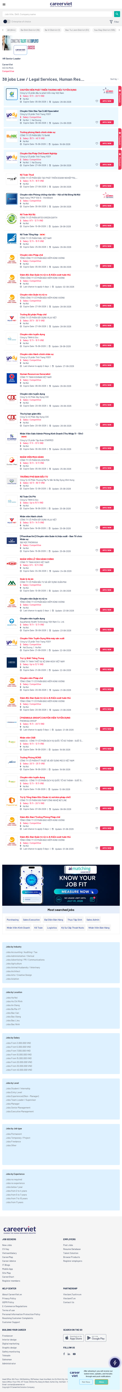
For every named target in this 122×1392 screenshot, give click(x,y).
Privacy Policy (9, 1298)
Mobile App (7, 1269)
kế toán (38, 927)
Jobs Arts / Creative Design (19, 975)
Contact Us (68, 1302)
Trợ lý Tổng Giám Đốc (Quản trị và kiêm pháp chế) (45, 797)
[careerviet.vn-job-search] (73, 1338)
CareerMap (7, 1257)
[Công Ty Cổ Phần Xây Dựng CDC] (12, 398)
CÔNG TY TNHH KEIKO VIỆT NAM (34, 562)
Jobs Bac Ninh (13, 1024)
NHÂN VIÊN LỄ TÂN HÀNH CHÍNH (37, 559)
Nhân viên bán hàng (99, 927)
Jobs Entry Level (14, 1092)
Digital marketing (10, 1343)
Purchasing (13, 919)
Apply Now (107, 101)
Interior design (9, 1339)
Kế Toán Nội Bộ (27, 214)
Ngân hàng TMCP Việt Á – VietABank (36, 197)
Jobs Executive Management (20, 1111)
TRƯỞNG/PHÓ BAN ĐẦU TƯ (34, 476)
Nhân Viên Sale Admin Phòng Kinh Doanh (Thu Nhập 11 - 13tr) (51, 435)
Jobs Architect (13, 971)
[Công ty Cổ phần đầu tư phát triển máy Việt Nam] (12, 94)
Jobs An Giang (13, 1005)
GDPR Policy (8, 1302)
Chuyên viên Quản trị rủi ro (33, 294)
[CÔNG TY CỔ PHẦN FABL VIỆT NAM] (12, 238)
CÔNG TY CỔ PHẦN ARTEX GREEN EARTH (38, 217)
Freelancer (7, 1335)
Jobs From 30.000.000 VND (19, 1066)
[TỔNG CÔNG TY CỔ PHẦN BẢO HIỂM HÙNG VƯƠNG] (12, 259)
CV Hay (5, 1249)
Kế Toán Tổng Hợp (32, 234)
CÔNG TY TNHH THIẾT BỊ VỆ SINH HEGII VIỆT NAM (42, 661)
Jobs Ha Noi (12, 997)
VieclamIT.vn (69, 1298)
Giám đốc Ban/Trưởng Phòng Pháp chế (40, 816)
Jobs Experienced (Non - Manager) (22, 1096)
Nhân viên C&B (27, 737)
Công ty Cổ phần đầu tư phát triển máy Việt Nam (42, 93)
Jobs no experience (15, 1183)
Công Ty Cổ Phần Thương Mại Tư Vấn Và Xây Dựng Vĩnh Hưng (47, 480)
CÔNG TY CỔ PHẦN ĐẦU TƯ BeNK (35, 135)
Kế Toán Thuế (27, 174)
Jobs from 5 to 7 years (16, 1194)
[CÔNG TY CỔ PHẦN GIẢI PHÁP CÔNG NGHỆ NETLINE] (12, 801)
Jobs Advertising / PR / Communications (25, 959)
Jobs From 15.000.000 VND (19, 1058)
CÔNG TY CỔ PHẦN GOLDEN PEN (34, 460)
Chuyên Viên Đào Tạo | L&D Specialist (39, 110)
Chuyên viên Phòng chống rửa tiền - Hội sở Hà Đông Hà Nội (50, 194)
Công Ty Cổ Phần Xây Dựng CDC (34, 397)
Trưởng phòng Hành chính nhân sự (37, 132)
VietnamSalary (9, 1253)
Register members (11, 1280)
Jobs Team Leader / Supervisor (21, 1099)
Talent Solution (70, 1253)
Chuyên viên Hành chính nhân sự (37, 354)
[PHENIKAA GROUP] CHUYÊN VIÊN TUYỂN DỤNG (45, 717)
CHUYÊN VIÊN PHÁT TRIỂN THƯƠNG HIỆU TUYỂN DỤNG (48, 89)
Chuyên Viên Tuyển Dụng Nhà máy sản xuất (42, 638)
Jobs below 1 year (14, 1187)
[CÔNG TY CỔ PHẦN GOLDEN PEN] (12, 461)
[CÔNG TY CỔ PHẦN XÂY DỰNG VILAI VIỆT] (12, 318)
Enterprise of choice (21, 21)
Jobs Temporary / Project (18, 1137)
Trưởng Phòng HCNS (30, 757)
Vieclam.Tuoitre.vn (72, 1294)
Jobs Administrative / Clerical (20, 956)
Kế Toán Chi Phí (28, 496)
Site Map (6, 1273)
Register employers (72, 1261)
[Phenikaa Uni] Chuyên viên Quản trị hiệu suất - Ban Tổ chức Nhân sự (51, 537)
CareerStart (8, 1276)
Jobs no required (14, 1179)
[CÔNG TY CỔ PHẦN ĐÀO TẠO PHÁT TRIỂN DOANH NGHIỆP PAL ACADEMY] (12, 179)
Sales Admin (93, 919)
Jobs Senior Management (18, 1107)
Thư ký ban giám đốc (30, 413)
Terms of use (8, 1310)
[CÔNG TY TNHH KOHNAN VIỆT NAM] (12, 378)
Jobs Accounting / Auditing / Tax (21, 952)
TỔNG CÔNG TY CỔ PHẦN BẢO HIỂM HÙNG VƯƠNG (42, 258)
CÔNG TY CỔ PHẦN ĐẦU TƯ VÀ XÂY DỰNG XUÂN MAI (43, 582)
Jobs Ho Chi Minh (14, 1001)
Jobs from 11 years (14, 1202)
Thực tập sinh (75, 919)
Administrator (9, 1363)
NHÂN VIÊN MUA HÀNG (32, 456)
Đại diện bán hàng (53, 919)
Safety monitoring (11, 1351)
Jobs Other (11, 1145)
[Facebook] (64, 1354)
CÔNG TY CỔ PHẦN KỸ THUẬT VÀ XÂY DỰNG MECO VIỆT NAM (47, 760)
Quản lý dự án (26, 578)
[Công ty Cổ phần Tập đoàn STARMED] (12, 438)
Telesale (6, 1355)
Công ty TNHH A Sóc (29, 337)
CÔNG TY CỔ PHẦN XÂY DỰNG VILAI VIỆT (38, 317)
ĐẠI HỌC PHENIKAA (29, 542)
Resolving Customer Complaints (17, 1318)
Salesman (7, 1359)
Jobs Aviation (12, 978)
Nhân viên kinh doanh (18, 927)
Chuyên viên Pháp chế (31, 254)
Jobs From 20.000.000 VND (19, 1062)
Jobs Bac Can (12, 1013)
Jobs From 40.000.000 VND (19, 1069)
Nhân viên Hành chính (31, 516)
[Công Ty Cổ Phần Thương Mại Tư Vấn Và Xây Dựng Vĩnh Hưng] (12, 481)
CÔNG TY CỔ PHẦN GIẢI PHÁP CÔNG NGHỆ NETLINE (43, 800)
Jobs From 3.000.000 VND (18, 1043)
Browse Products (71, 1257)
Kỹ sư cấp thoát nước (72, 927)
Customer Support (11, 1322)
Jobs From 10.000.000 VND (19, 1054)
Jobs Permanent (14, 1134)
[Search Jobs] (117, 14)
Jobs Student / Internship (18, 1088)
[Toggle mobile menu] (4, 4)
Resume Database (72, 1249)
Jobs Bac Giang (13, 1016)
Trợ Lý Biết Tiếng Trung (32, 658)
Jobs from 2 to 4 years (16, 1190)
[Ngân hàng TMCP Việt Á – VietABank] (12, 199)
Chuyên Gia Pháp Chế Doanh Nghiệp (38, 153)
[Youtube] (74, 1354)
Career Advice (9, 1261)
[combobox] (57, 14)
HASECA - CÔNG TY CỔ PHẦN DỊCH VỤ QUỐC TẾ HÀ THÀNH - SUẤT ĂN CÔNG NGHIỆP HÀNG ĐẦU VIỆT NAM (51, 740)
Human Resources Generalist (35, 373)
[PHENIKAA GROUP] (12, 722)
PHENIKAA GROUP (28, 721)
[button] (97, 101)
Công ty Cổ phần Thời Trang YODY (35, 114)
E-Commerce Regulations (14, 1306)
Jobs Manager (12, 1103)
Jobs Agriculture (14, 963)
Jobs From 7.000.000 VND (18, 1050)
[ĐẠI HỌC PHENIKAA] (12, 540)
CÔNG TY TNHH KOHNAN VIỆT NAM (35, 377)
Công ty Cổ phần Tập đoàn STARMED (36, 440)
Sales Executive (31, 919)
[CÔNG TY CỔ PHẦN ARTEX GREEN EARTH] (12, 218)
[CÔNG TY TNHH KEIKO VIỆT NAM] (12, 563)
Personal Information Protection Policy (21, 1314)
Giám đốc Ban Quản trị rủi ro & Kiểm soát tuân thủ (45, 274)
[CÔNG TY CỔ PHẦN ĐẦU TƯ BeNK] (12, 136)
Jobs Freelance (13, 1141)
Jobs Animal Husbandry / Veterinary (23, 967)
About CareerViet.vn (12, 1294)
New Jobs (7, 1245)
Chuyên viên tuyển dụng (32, 334)
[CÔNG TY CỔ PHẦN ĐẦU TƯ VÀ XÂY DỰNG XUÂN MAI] (12, 583)
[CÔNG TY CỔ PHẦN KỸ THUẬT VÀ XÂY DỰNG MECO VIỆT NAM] (12, 761)
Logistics (52, 927)
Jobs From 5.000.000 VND (18, 1046)
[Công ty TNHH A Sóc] (12, 338)
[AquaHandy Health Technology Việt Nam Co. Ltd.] (12, 623)
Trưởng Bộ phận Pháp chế (33, 314)
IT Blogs (6, 1265)
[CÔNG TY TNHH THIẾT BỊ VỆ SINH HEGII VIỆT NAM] (12, 662)
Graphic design (9, 1347)
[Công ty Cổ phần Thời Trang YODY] (12, 115)
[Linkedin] (69, 1354)
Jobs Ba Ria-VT (13, 1009)
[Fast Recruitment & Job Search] (61, 4)
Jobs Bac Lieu (13, 1020)
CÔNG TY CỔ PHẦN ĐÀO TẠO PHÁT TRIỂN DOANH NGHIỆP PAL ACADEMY (48, 178)
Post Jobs (68, 1245)
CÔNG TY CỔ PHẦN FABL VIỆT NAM (35, 238)
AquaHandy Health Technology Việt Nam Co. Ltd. (42, 622)
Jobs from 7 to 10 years (17, 1198)
